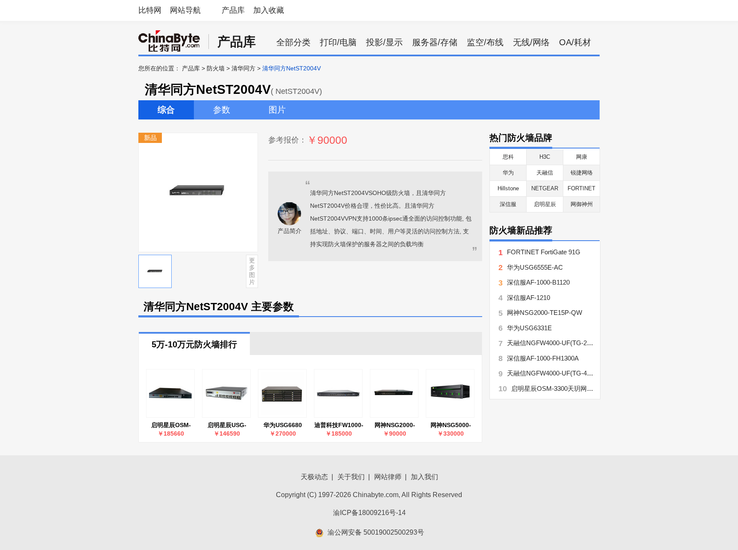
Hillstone (508, 188)
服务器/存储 (434, 42)
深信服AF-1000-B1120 (538, 282)
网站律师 (387, 476)
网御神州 (582, 204)
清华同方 (243, 68)
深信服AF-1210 (528, 297)
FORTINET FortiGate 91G (543, 252)
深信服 (508, 204)
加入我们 (424, 476)
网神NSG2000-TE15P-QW (395, 425)
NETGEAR (544, 188)
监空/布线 (485, 42)
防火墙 (216, 68)
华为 (508, 172)
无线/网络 (531, 42)
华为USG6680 (283, 425)
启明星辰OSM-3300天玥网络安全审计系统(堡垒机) (171, 425)
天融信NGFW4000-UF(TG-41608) (555, 373)
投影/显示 (384, 42)
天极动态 (314, 476)
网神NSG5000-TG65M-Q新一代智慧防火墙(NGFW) (450, 425)
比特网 (149, 10)
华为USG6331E (529, 328)
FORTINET (581, 188)
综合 (166, 109)
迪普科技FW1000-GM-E (338, 425)
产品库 (233, 10)
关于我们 (351, 476)
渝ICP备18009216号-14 (369, 512)
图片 (277, 109)
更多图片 (252, 271)
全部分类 (293, 42)
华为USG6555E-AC (535, 267)
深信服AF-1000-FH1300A (543, 358)
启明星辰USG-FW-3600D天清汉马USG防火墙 (227, 425)
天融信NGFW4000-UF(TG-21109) (554, 342)
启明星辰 (545, 204)
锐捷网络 (582, 172)
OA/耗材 (575, 42)
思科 (508, 157)
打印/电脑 (338, 42)
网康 (581, 157)
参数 (221, 109)
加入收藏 (268, 10)
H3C (544, 157)
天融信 (544, 172)
